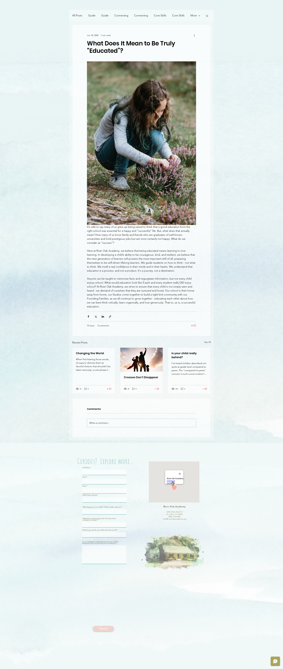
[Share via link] (110, 316)
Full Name (86, 468)
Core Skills (160, 15)
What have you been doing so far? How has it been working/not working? (99, 519)
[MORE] (178, 5)
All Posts (77, 15)
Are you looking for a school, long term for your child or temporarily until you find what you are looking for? (100, 542)
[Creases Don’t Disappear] (141, 360)
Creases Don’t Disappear (141, 377)
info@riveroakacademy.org (174, 519)
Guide (91, 15)
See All (207, 342)
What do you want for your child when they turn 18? (99, 530)
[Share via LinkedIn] (102, 316)
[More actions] (194, 35)
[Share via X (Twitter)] (95, 316)
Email (84, 477)
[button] (207, 15)
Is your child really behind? (184, 355)
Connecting (121, 15)
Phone (84, 486)
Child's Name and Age (89, 495)
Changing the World (90, 353)
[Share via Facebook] (88, 316)
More (193, 15)
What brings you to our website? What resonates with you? (101, 507)
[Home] (105, 5)
